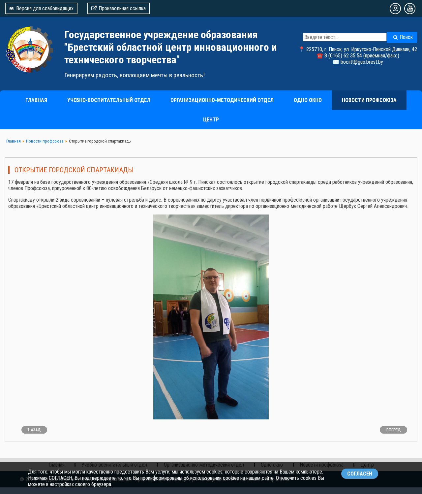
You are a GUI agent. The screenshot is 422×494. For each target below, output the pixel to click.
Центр (211, 119)
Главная (36, 100)
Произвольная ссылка (122, 8)
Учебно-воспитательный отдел (108, 100)
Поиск (406, 37)
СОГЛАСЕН (359, 474)
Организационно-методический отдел (222, 100)
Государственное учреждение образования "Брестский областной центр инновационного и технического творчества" (170, 47)
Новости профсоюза (369, 100)
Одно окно (308, 100)
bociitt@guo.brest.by (362, 62)
